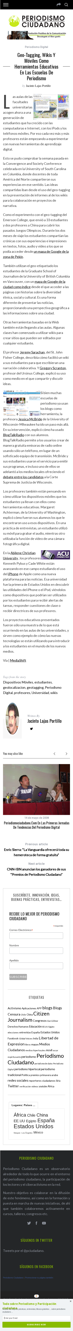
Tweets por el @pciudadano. (23, 1251)
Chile (23, 1014)
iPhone (13, 574)
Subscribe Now (36, 1324)
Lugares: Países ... (23, 1105)
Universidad (40, 693)
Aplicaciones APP (32, 1008)
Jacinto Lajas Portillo (38, 86)
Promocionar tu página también (39, 1278)
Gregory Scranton (53, 368)
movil (49, 1050)
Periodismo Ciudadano (13, 1278)
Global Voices (26, 1038)
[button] (36, 1306)
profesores (22, 693)
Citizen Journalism (28, 1016)
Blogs (57, 1008)
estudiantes (43, 682)
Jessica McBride (30, 419)
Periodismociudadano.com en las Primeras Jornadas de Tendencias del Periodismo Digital (36, 825)
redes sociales (18, 1080)
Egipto (51, 1026)
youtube (43, 1086)
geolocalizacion (14, 687)
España (35, 1032)
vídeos (34, 1086)
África (51, 1086)
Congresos (40, 1020)
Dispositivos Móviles (18, 682)
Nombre (14, 945)
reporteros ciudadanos (42, 1080)
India (35, 1038)
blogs (47, 1007)
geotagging (35, 687)
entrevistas (25, 1032)
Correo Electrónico (21, 930)
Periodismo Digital (36, 46)
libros (28, 1044)
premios (35, 1075)
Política (26, 1075)
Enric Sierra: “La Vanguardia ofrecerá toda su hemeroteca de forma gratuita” (36, 849)
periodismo (28, 1056)
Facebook (13, 1038)
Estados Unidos (50, 1032)
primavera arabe (49, 1075)
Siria (58, 1080)
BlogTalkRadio (13, 435)
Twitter (13, 1086)
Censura (14, 1014)
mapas (35, 1044)
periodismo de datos (43, 1063)
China (30, 1014)
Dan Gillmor (52, 1021)
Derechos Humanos (18, 1026)
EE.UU (45, 1026)
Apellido (14, 960)
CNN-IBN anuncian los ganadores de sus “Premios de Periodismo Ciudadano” (36, 869)
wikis (54, 693)
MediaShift (18, 660)
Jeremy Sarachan (32, 352)
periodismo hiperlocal (27, 1069)
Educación (35, 1026)
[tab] (23, 1105)
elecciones (13, 1032)
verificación (25, 1086)
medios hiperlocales (35, 1050)
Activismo (14, 1008)
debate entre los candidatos (23, 477)
